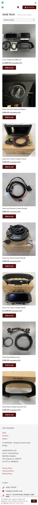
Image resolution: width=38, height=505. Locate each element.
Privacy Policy (7, 468)
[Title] (3, 2)
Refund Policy (7, 474)
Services (5, 436)
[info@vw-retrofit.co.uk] (4, 491)
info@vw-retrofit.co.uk (14, 491)
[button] (35, 2)
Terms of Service (8, 471)
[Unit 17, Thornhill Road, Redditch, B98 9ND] (4, 496)
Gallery (4, 439)
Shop (4, 433)
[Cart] (18, 7)
